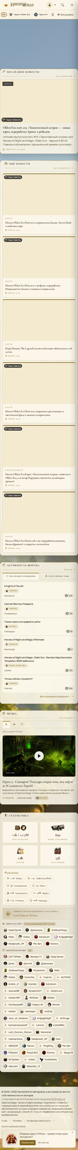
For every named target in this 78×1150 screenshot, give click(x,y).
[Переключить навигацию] (72, 5)
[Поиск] (62, 5)
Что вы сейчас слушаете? (18, 678)
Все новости (64, 76)
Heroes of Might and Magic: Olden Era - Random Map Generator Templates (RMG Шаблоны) (38, 659)
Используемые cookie (13, 1126)
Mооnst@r (9, 649)
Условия (17, 1120)
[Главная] (18, 5)
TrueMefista (10, 613)
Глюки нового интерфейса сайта (22, 621)
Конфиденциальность (39, 1120)
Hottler (7, 670)
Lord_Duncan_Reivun (25, 915)
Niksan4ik (9, 798)
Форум (68, 570)
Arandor (8, 688)
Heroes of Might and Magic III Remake (24, 639)
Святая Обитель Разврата (18, 604)
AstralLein (9, 595)
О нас (4, 1120)
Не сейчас (43, 1142)
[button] (51, 5)
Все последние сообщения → (55, 696)
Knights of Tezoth (14, 586)
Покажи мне (27, 1142)
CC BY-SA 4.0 (58, 1099)
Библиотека (12, 873)
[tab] (20, 576)
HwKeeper (9, 631)
